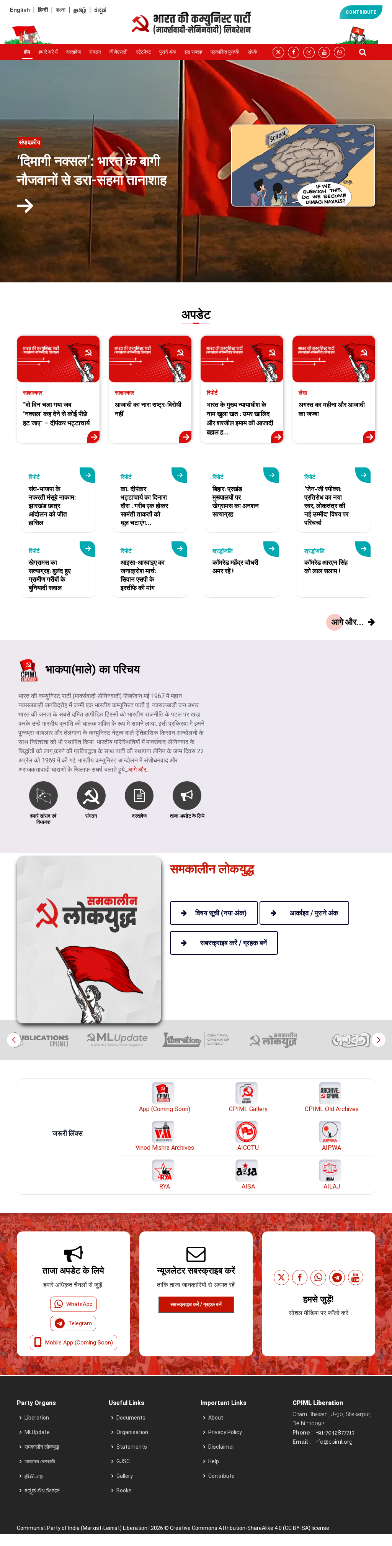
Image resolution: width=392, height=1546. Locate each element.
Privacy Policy (225, 1432)
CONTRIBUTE (361, 12)
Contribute (221, 1476)
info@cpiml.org (333, 1442)
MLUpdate (37, 1432)
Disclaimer (221, 1446)
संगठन (95, 52)
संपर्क (252, 52)
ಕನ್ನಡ (100, 10)
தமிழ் (80, 10)
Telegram (80, 1323)
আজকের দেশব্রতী (39, 1461)
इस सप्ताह (193, 52)
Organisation (132, 1432)
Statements (131, 1446)
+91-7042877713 (334, 1433)
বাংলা (60, 10)
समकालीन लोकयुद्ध (41, 1446)
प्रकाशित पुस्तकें (225, 52)
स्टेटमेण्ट (143, 52)
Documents (130, 1417)
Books (124, 1490)
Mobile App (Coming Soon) (79, 1342)
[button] (378, 1039)
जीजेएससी (118, 52)
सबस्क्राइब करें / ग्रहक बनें (196, 1304)
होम (27, 52)
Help (213, 1461)
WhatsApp (79, 1304)
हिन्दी (43, 10)
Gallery (124, 1476)
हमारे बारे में (48, 52)
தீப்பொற (33, 1476)
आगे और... (139, 769)
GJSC (123, 1461)
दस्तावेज (73, 52)
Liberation (36, 1417)
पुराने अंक (167, 52)
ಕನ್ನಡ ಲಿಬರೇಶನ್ (42, 1490)
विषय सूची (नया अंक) (221, 913)
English (20, 10)
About (215, 1417)
